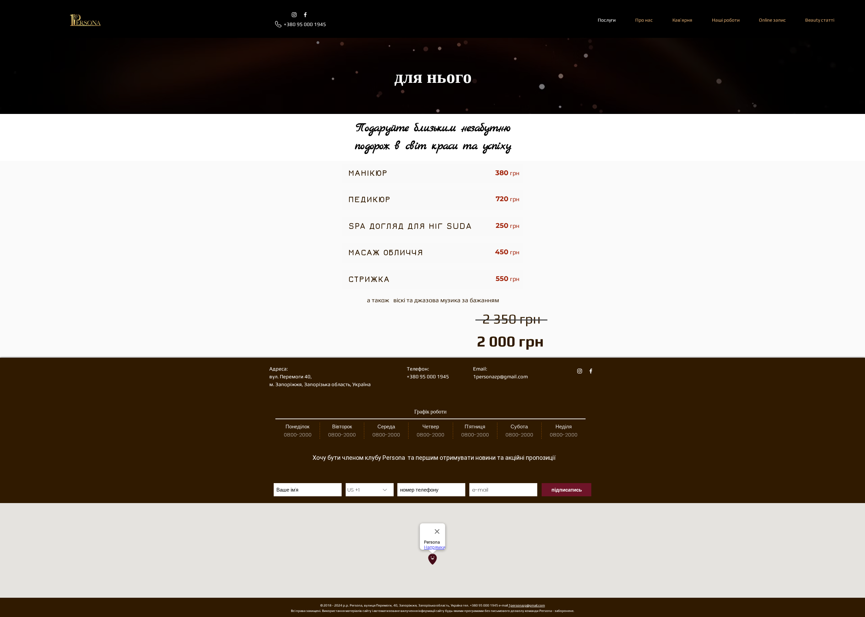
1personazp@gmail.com (527, 605)
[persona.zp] (294, 14)
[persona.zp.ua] (305, 14)
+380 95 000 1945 (484, 605)
